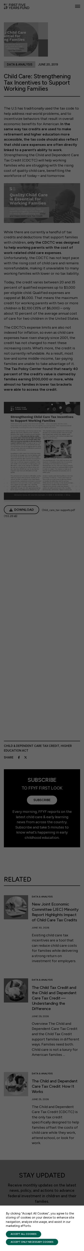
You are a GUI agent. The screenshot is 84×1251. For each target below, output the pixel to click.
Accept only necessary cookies (32, 1241)
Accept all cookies (23, 1234)
